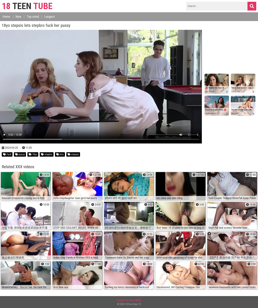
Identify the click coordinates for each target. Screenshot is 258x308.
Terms (131, 300)
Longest (49, 16)
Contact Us (122, 300)
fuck (8, 154)
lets (61, 154)
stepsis (75, 154)
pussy (21, 154)
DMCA (138, 300)
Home (6, 16)
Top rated (33, 16)
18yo (34, 154)
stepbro (48, 154)
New (18, 16)
